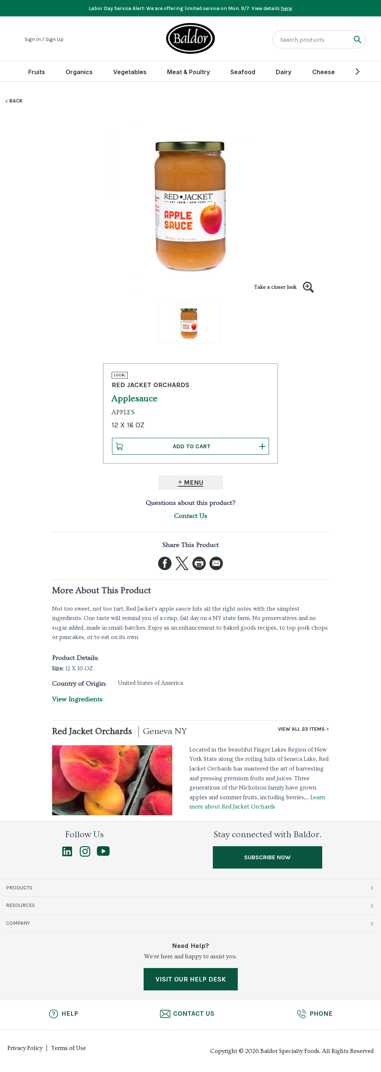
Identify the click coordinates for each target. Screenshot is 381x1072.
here (286, 8)
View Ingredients (77, 699)
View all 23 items (301, 729)
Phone (321, 1013)
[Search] (357, 39)
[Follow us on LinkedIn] (67, 854)
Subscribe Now (267, 857)
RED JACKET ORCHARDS (150, 385)
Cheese (323, 72)
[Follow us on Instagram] (85, 854)
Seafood (242, 72)
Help (69, 1013)
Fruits (36, 72)
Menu (194, 482)
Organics (79, 72)
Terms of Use (68, 1048)
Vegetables (130, 72)
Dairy (283, 72)
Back (16, 101)
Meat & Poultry (188, 72)
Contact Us (190, 516)
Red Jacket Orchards (92, 731)
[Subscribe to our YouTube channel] (103, 854)
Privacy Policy (24, 1048)
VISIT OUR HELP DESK (191, 979)
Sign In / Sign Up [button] (44, 39)
